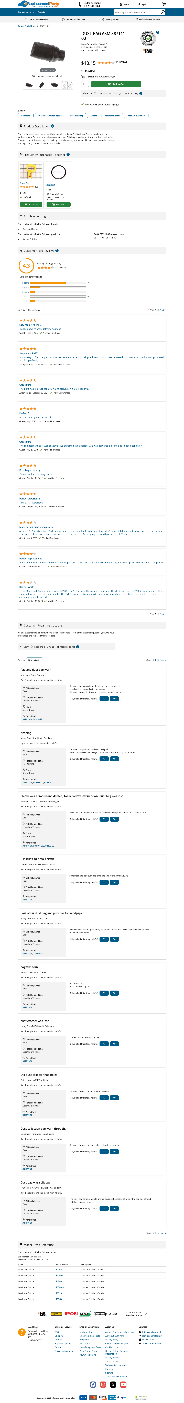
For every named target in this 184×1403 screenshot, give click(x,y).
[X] (113, 1385)
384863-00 (38, 953)
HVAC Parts (85, 1343)
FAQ (57, 1332)
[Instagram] (103, 1385)
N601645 (37, 719)
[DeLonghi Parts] (100, 1314)
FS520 (59, 1293)
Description (25, 115)
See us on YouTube (151, 1343)
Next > (163, 310)
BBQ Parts (84, 1339)
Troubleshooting (76, 115)
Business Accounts (64, 1351)
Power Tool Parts (88, 1354)
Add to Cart (119, 84)
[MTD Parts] (85, 1314)
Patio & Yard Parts (88, 1351)
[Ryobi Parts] (71, 1314)
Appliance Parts (87, 1332)
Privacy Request (112, 1357)
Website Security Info (115, 1365)
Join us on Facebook (151, 1332)
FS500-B (60, 1287)
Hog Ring (51, 184)
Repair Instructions (112, 115)
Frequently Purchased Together (50, 115)
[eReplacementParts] (38, 3)
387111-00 (27, 719)
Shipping (59, 1335)
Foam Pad (24, 183)
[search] (163, 12)
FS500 (59, 1281)
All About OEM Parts (115, 1335)
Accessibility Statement (116, 1376)
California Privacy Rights (116, 1343)
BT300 (59, 1269)
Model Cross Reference (136, 115)
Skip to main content (92, 19)
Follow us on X (149, 1339)
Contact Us (60, 1347)
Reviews (94, 115)
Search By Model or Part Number (130, 12)
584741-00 (49, 782)
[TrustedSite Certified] (141, 1397)
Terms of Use (111, 1361)
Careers (109, 1369)
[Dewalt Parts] (56, 1314)
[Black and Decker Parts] (42, 1314)
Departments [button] (24, 12)
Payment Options (63, 1343)
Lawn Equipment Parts (90, 1347)
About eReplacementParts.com (119, 1332)
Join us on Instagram (152, 1335)
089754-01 (38, 782)
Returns (59, 1339)
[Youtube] (123, 1385)
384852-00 (49, 845)
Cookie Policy (111, 1347)
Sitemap (109, 1372)
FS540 (59, 1299)
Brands (41, 12)
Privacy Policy (111, 1339)
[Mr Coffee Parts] (115, 1314)
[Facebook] (93, 1385)
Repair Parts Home (27, 26)
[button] (164, 4)
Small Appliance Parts (90, 1335)
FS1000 (59, 1275)
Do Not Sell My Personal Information (116, 1352)
